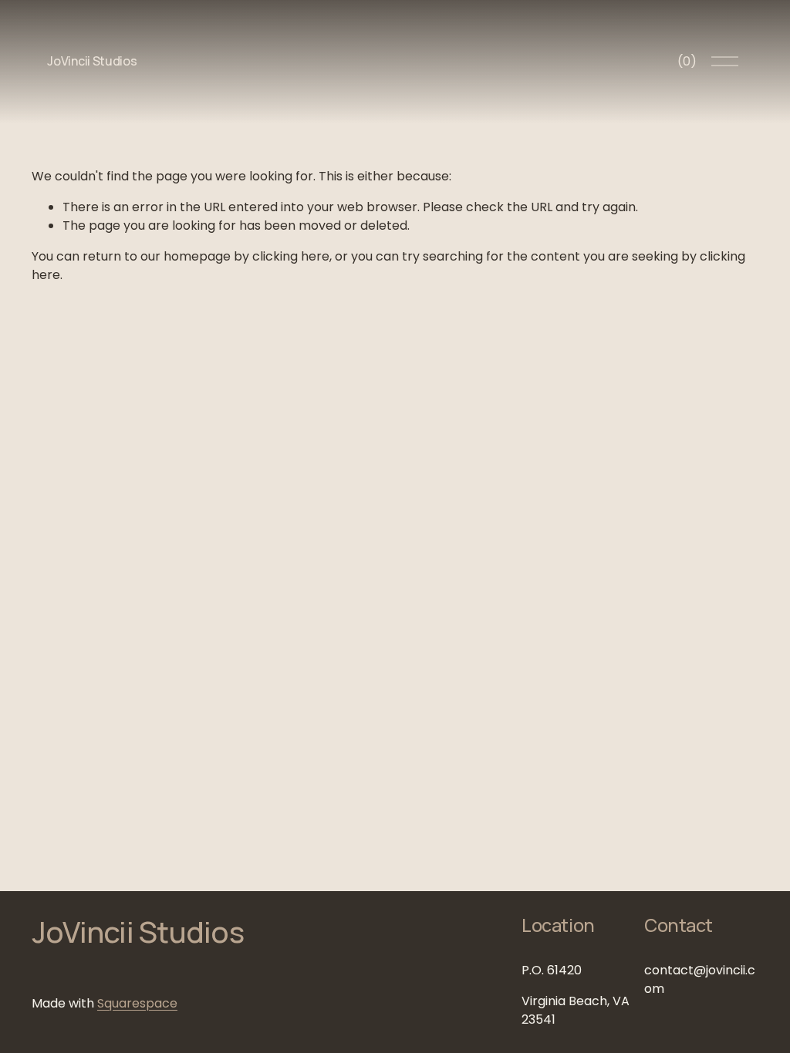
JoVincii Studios (92, 60)
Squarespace (137, 1003)
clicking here (290, 256)
